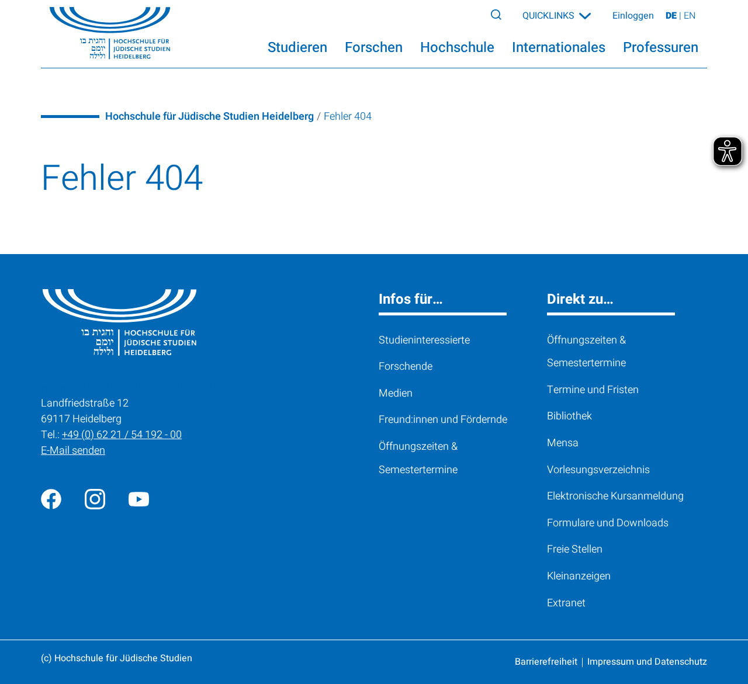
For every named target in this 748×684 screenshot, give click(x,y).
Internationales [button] (558, 47)
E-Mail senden (73, 451)
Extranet (566, 603)
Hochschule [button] (457, 47)
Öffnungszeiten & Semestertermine (418, 458)
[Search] (496, 14)
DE (672, 16)
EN (689, 16)
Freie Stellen (574, 549)
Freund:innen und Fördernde (443, 420)
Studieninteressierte (424, 340)
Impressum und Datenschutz (647, 662)
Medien (396, 393)
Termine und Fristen (593, 390)
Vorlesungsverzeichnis (598, 470)
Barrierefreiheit (546, 662)
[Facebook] (51, 499)
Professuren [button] (660, 47)
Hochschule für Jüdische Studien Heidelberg (209, 116)
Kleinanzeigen (579, 576)
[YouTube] (139, 499)
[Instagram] (95, 499)
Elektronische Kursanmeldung (615, 496)
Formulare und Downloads (608, 523)
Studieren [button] (297, 47)
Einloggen (633, 16)
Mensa (563, 443)
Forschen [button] (374, 47)
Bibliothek (569, 416)
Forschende (405, 366)
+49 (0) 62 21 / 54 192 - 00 (122, 435)
